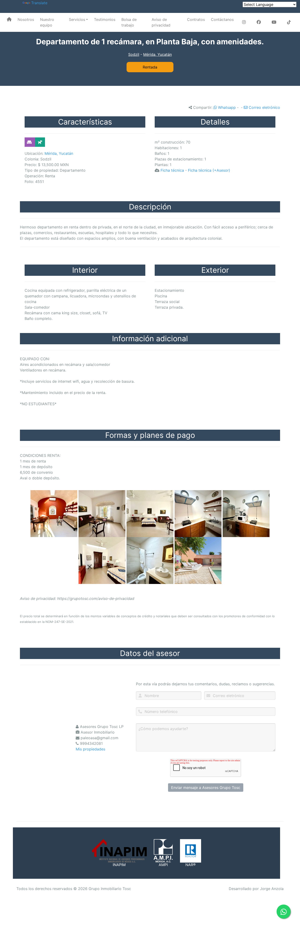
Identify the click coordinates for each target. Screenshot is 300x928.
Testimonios (104, 19)
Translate (39, 2)
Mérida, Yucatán (157, 54)
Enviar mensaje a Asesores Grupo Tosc (205, 787)
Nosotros (26, 19)
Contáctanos (222, 19)
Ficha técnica (172, 170)
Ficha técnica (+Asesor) (209, 170)
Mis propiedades (90, 749)
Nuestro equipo (47, 22)
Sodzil (133, 54)
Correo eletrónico (264, 107)
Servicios (77, 19)
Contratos (196, 19)
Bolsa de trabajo (129, 22)
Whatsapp (226, 107)
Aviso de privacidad (161, 22)
